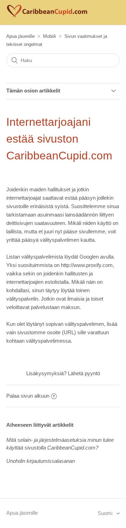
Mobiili (49, 36)
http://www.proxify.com (87, 265)
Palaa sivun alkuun (27, 396)
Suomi (106, 513)
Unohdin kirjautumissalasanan (40, 461)
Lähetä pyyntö (84, 373)
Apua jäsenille (20, 36)
